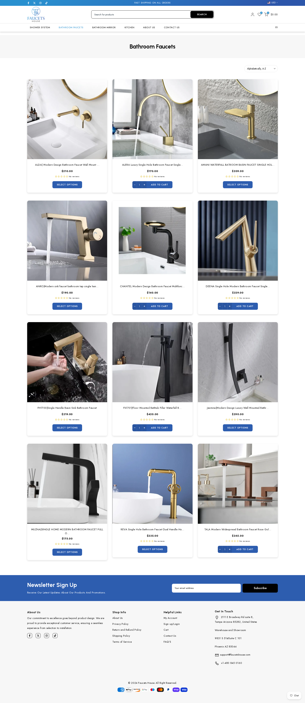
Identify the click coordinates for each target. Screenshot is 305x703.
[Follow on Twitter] (34, 3)
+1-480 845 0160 (231, 663)
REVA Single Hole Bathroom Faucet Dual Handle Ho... (152, 529)
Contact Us (172, 27)
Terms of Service (122, 642)
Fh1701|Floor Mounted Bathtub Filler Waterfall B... (152, 408)
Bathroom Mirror (104, 27)
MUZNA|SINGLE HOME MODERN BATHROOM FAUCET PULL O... (67, 531)
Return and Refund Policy (126, 630)
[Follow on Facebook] (28, 3)
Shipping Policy (121, 636)
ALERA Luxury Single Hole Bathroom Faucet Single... (152, 165)
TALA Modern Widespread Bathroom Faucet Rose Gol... (237, 529)
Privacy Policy (120, 624)
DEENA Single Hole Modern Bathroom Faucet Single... (238, 286)
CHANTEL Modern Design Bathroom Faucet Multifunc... (152, 286)
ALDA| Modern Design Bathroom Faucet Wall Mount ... (67, 165)
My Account (170, 618)
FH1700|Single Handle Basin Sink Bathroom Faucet (67, 408)
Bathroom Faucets (71, 27)
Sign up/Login (172, 624)
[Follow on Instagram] (40, 3)
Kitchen (129, 27)
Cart (166, 630)
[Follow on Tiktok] (46, 3)
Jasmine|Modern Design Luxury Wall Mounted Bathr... (237, 408)
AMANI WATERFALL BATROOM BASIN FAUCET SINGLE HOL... (238, 165)
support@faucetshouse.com (235, 654)
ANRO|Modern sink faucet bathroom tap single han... (67, 286)
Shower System (40, 27)
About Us (149, 27)
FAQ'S (167, 642)
